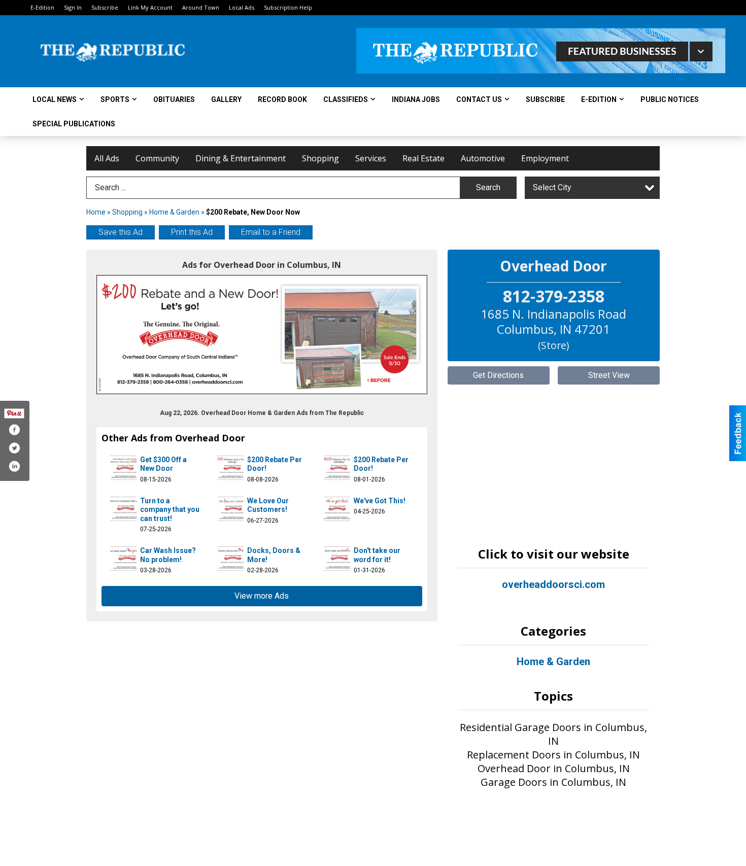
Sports (114, 99)
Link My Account (150, 7)
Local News (54, 99)
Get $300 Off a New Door (163, 464)
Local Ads (241, 7)
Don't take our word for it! (377, 555)
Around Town (200, 7)
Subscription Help (288, 7)
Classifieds (345, 99)
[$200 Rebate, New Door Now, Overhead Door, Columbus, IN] (261, 334)
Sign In (73, 7)
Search (488, 187)
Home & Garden (175, 212)
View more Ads (261, 596)
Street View (609, 375)
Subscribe (104, 7)
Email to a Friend (270, 232)
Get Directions (498, 375)
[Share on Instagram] (14, 466)
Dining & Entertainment (240, 158)
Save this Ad (120, 232)
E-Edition (42, 7)
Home (96, 212)
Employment (545, 158)
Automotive (483, 158)
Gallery (226, 99)
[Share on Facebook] (14, 430)
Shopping (320, 158)
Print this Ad (192, 232)
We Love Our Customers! (268, 505)
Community (157, 158)
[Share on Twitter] (14, 448)
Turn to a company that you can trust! (169, 510)
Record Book (282, 99)
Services (370, 158)
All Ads (106, 158)
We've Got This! (379, 501)
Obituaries (174, 99)
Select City (552, 187)
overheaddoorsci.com (553, 584)
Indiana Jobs (416, 99)
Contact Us (479, 99)
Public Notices (669, 99)
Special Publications (73, 124)
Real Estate (423, 158)
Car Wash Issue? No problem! (168, 555)
